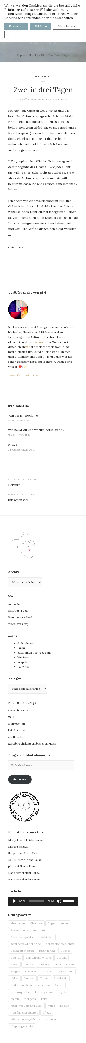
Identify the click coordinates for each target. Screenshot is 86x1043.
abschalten (18, 923)
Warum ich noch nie (23, 415)
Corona (62, 957)
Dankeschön (16, 723)
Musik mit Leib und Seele (27, 1005)
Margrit (13, 840)
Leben (59, 985)
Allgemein (43, 76)
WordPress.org (18, 624)
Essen (15, 964)
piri (10, 866)
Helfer (15, 978)
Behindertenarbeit (22, 950)
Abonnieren (20, 779)
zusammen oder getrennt (34, 652)
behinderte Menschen (60, 943)
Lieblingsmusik (44, 992)
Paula (21, 648)
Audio (64, 923)
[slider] (69, 901)
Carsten (16, 957)
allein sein (36, 923)
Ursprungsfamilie (22, 1026)
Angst (51, 923)
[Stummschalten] (59, 901)
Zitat (11, 717)
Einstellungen (25, 14)
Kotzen (44, 978)
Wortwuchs (25, 657)
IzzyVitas (23, 666)
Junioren (29, 978)
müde (51, 1005)
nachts (64, 1005)
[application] (43, 901)
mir (27, 347)
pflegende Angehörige (25, 1019)
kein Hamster (16, 730)
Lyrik (62, 992)
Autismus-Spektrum (23, 937)
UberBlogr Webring (54, 55)
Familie (28, 964)
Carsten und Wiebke (39, 957)
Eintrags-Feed (18, 610)
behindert (47, 937)
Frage (12, 444)
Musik (44, 999)
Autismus (39, 930)
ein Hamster (16, 737)
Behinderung (47, 950)
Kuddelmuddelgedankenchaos (30, 985)
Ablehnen (41, 26)
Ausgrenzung (19, 930)
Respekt (22, 662)
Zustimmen (16, 26)
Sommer (50, 1019)
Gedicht (48, 971)
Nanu (11, 872)
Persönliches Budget (24, 1012)
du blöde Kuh (26, 643)
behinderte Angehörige (26, 943)
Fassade (43, 964)
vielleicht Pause (18, 710)
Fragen (15, 971)
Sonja (12, 853)
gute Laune (65, 971)
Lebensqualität (20, 992)
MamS (15, 999)
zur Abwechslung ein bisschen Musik (32, 743)
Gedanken (31, 971)
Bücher (65, 950)
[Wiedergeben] (14, 901)
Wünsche (41, 342)
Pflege (47, 1012)
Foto (57, 964)
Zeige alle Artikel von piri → (25, 375)
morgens (30, 999)
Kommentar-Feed (20, 617)
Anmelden (14, 604)
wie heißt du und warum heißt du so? (36, 430)
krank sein (60, 978)
